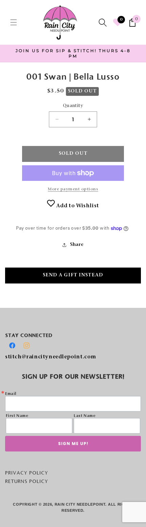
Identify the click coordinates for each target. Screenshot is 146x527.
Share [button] (77, 245)
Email (11, 394)
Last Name (84, 416)
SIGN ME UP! (73, 443)
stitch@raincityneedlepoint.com (50, 357)
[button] (13, 22)
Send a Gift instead (73, 275)
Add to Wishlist (77, 206)
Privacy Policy (26, 473)
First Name (17, 416)
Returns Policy (26, 481)
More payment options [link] (73, 189)
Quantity (73, 106)
